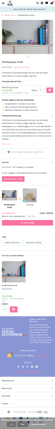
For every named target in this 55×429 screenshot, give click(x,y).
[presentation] (2, 37)
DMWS (39, 412)
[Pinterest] (27, 367)
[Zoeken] (37, 3)
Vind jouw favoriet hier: (11, 81)
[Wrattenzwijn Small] (14, 271)
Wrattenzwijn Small (9, 285)
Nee (22, 424)
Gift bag (30, 205)
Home (13, 15)
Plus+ (46, 412)
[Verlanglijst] (46, 3)
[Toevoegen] (14, 309)
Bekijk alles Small (21, 67)
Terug (6, 15)
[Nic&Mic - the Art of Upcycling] (14, 3)
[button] (27, 57)
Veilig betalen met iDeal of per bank (20, 104)
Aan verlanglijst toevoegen (21, 152)
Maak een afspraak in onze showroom (21, 110)
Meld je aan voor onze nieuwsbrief (27, 372)
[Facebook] (18, 367)
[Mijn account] (42, 3)
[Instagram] (23, 367)
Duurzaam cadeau (33, 243)
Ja (11, 424)
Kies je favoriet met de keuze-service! (21, 107)
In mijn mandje (27, 223)
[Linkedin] (37, 367)
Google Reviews (41, 355)
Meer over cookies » (38, 424)
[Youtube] (32, 367)
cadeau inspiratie (12, 243)
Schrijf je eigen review (13, 179)
